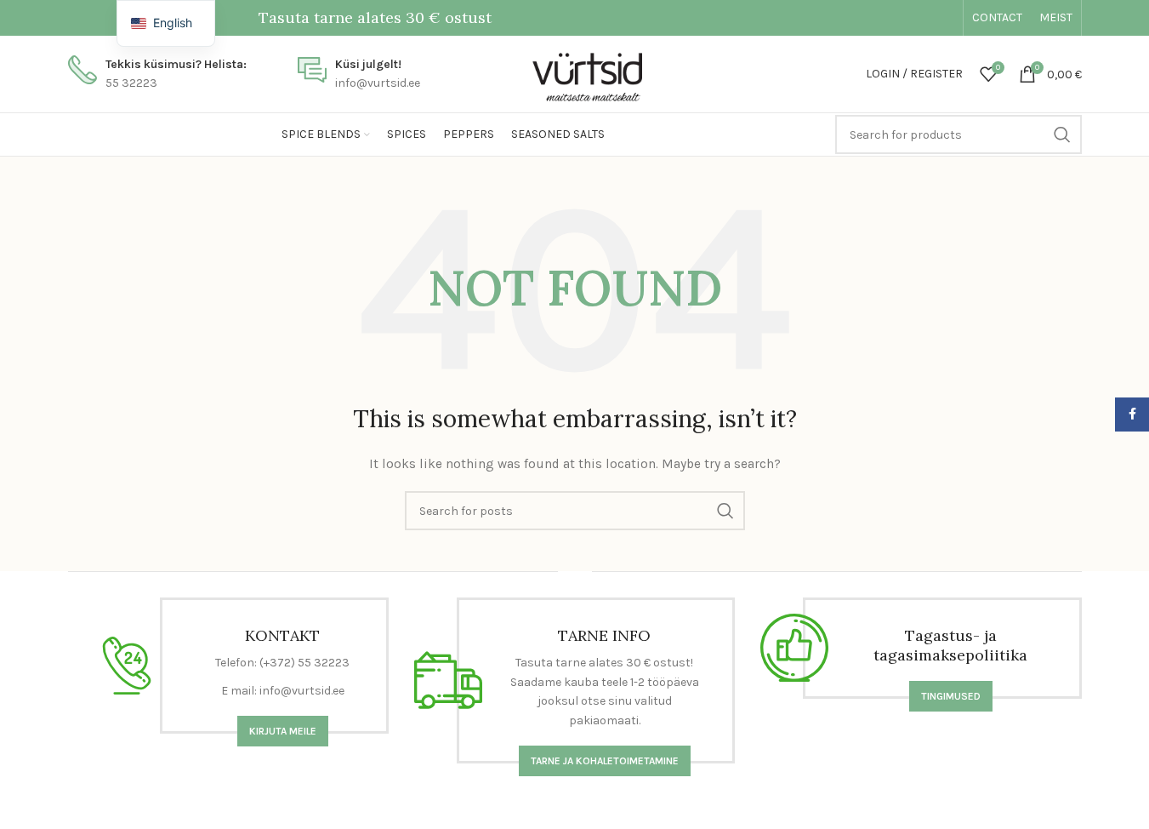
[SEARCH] (1062, 134)
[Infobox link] (157, 74)
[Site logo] (574, 73)
